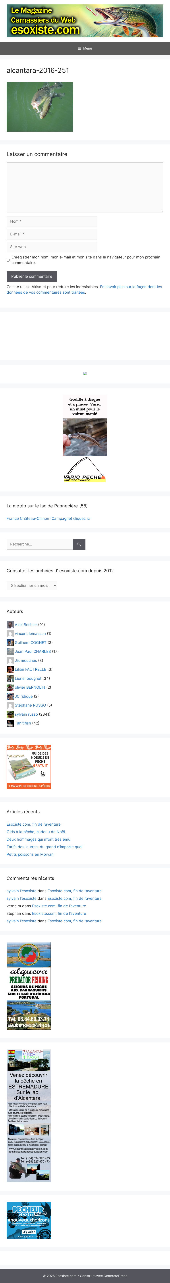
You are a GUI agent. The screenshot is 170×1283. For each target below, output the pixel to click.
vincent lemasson (30, 633)
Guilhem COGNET (30, 642)
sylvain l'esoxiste (22, 891)
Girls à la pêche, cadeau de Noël (36, 832)
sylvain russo (26, 714)
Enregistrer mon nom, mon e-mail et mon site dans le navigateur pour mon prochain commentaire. (86, 260)
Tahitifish (23, 723)
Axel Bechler (26, 624)
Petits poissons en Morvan (30, 854)
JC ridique (24, 696)
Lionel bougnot (28, 678)
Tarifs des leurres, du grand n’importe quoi (44, 847)
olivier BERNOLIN (30, 687)
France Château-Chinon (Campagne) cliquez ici (49, 518)
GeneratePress (115, 1276)
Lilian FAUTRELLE (30, 669)
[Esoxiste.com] (85, 20)
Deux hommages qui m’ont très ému (38, 839)
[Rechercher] (79, 544)
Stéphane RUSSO (30, 705)
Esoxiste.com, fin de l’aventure (34, 824)
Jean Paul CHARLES (33, 651)
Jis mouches (26, 660)
